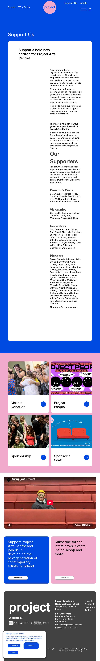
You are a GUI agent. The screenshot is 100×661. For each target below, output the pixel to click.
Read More (14, 646)
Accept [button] (13, 653)
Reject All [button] (31, 646)
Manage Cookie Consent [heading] (15, 634)
